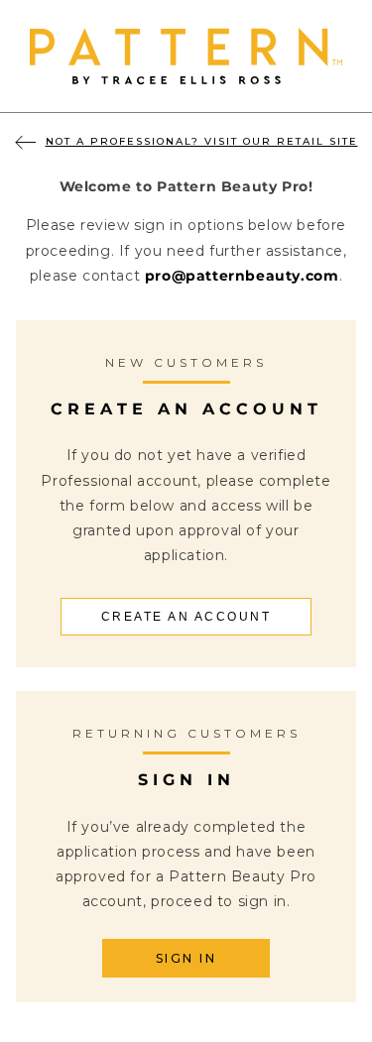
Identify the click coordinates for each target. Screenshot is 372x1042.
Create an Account (186, 617)
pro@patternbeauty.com (242, 276)
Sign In (186, 958)
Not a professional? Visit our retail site (202, 141)
